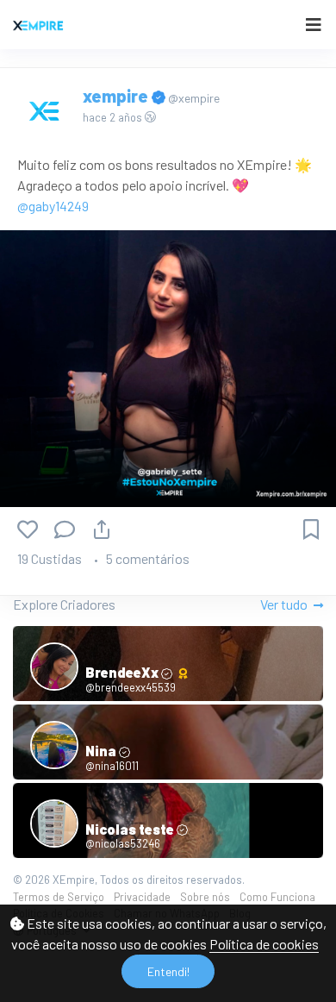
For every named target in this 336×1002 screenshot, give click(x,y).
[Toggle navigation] (314, 24)
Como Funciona (277, 897)
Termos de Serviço (58, 897)
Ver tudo (285, 604)
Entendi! (168, 971)
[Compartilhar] (101, 529)
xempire (117, 95)
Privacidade (142, 897)
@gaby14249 (53, 205)
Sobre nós (205, 897)
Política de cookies (264, 944)
